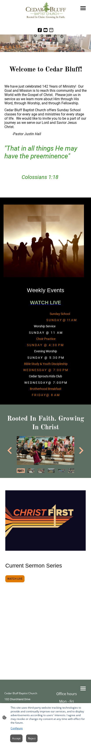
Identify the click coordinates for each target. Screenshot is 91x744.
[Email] (51, 30)
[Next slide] (80, 450)
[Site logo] (45, 11)
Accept (16, 738)
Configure (17, 728)
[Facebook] (40, 30)
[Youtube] (45, 30)
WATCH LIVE (15, 578)
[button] (21, 470)
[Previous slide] (10, 450)
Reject (32, 738)
